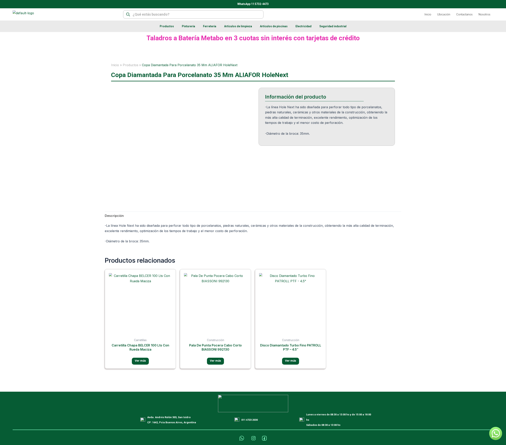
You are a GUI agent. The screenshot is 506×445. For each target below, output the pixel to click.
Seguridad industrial (332, 26)
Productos (167, 26)
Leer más (140, 361)
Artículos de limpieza (238, 26)
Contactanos (464, 14)
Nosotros (484, 14)
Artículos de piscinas (274, 26)
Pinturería (188, 26)
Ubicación (443, 14)
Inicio (428, 14)
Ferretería (209, 26)
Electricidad (303, 26)
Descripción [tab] (114, 216)
